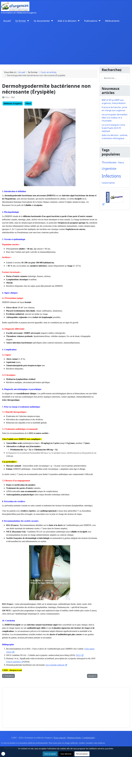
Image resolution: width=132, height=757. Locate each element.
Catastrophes (108, 182)
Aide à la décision (67, 20)
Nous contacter (60, 738)
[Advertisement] (66, 45)
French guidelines (13, 662)
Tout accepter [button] (50, 754)
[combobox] (115, 78)
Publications (90, 20)
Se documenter (42, 20)
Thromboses (109, 162)
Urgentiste (109, 168)
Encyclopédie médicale (55, 665)
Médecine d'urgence (13, 103)
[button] (3, 754)
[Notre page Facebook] (115, 199)
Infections (111, 176)
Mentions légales (74, 738)
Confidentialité (88, 738)
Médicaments (112, 20)
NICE (78, 655)
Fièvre (28, 103)
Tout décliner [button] (66, 754)
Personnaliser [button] (82, 754)
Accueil (7, 20)
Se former (20, 20)
